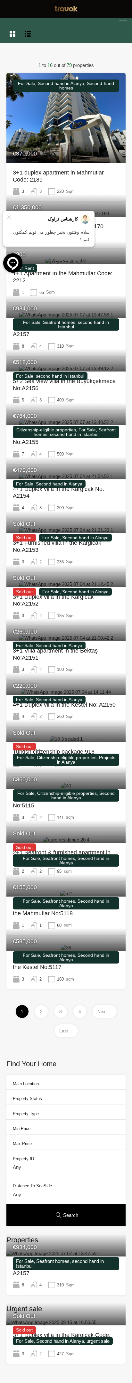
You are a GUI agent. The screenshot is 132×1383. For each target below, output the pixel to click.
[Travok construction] (66, 10)
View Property (66, 144)
